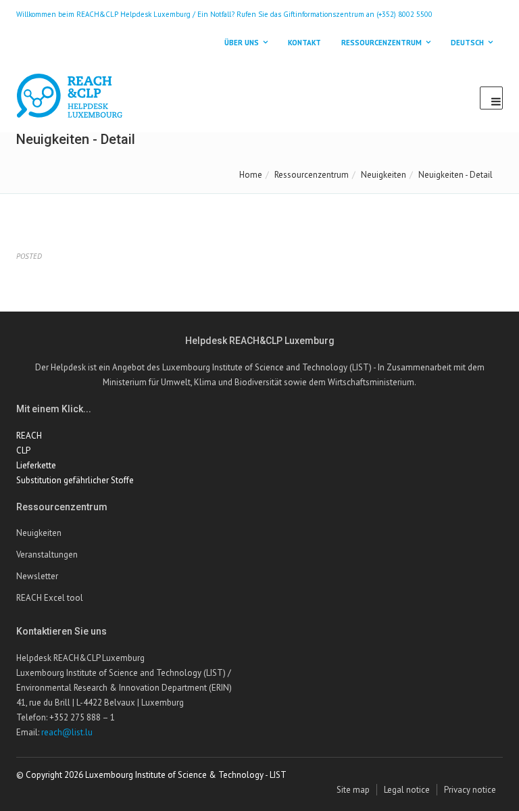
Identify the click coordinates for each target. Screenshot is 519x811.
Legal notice (407, 789)
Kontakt (304, 42)
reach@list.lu (67, 732)
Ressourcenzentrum (311, 174)
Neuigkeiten (383, 174)
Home (250, 174)
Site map (353, 789)
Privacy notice (470, 789)
